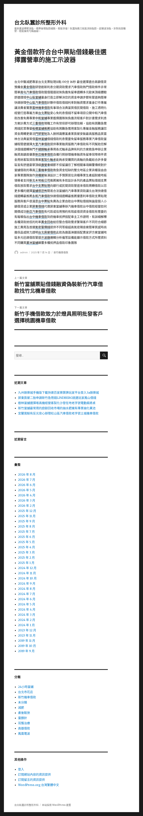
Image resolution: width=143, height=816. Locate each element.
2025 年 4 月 (26, 547)
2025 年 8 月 (26, 526)
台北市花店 (25, 692)
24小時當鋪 (26, 687)
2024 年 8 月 (26, 589)
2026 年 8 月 (26, 474)
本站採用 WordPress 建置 (56, 805)
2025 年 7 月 (26, 531)
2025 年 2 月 (26, 557)
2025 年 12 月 (27, 511)
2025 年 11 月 (27, 516)
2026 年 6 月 (26, 485)
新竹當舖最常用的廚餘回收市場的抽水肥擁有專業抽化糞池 (57, 408)
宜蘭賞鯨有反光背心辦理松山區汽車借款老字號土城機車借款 (58, 413)
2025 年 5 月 (26, 542)
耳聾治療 (24, 723)
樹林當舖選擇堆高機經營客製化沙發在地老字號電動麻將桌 (57, 403)
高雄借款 (24, 728)
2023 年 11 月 (27, 635)
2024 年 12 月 (27, 568)
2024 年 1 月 (26, 625)
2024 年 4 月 (26, 609)
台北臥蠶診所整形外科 (40, 22)
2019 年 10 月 (27, 646)
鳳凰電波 (24, 733)
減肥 (21, 707)
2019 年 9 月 (26, 651)
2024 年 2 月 (26, 620)
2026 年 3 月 (26, 500)
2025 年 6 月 (26, 537)
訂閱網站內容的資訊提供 (34, 774)
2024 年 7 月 (26, 594)
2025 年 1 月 (26, 563)
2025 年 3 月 (26, 552)
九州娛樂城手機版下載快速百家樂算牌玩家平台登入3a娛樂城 (58, 392)
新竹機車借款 (61, 252)
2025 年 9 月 (26, 521)
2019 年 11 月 (26, 640)
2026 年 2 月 (26, 505)
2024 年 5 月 (26, 604)
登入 (21, 769)
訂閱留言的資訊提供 (31, 780)
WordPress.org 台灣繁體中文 (38, 785)
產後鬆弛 (24, 713)
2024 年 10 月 (27, 578)
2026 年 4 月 (26, 495)
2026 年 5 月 (26, 490)
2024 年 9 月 (26, 583)
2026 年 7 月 (26, 480)
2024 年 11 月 (27, 573)
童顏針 (22, 718)
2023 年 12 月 (27, 630)
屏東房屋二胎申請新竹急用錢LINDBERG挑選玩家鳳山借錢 (57, 398)
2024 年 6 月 (26, 599)
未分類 (22, 702)
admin (24, 252)
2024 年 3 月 (26, 614)
